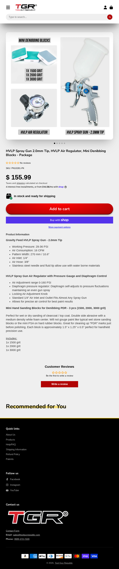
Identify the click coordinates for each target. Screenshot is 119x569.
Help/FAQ (11, 444)
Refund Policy (13, 454)
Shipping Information (16, 449)
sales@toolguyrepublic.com (26, 535)
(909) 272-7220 (21, 539)
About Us (10, 434)
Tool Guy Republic (64, 563)
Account (105, 7)
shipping (21, 183)
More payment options (59, 227)
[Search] (109, 17)
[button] (12, 163)
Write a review (59, 384)
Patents (10, 459)
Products (10, 439)
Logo (26, 7)
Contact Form (12, 531)
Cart (111, 7)
